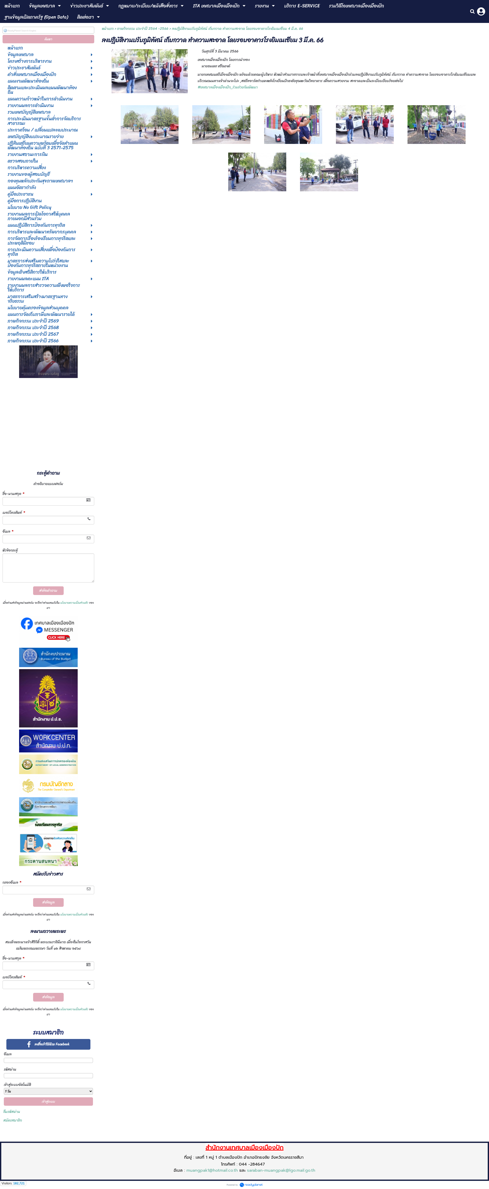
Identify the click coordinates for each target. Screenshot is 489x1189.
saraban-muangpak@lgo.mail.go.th (281, 1170)
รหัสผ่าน (10, 1069)
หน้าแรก (108, 28)
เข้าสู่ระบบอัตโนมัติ (17, 1085)
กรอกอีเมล (12, 882)
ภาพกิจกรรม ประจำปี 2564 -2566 (142, 28)
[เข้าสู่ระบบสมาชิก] (481, 11)
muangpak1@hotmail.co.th (212, 1170)
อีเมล (8, 531)
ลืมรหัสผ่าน (11, 1112)
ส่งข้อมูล (48, 902)
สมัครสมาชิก (12, 1120)
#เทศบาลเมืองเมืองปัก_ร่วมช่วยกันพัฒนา (228, 87)
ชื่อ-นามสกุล (13, 494)
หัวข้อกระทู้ (10, 550)
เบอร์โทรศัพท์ (14, 512)
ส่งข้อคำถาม (48, 590)
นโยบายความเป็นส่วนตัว (74, 602)
